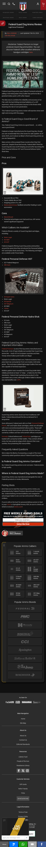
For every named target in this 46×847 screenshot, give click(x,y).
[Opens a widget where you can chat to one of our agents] (15, 829)
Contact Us (23, 740)
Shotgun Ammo (8, 17)
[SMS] (13, 844)
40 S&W (6, 240)
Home (23, 719)
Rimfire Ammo (37, 12)
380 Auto (7, 265)
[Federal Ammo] (25, 608)
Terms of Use (23, 812)
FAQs (23, 793)
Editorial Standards (23, 744)
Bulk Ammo (23, 17)
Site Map (23, 723)
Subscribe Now (23, 524)
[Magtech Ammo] (25, 633)
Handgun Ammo (8, 12)
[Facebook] (41, 844)
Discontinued (8, 217)
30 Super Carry (9, 297)
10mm (6, 308)
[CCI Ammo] (25, 641)
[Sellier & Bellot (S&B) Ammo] (25, 658)
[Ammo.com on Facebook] (19, 771)
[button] (23, 516)
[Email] (32, 844)
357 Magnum (8, 304)
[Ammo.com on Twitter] (23, 771)
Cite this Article (10, 35)
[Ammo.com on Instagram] (27, 771)
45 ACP (6, 242)
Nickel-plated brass (10, 205)
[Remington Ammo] (25, 650)
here (30, 52)
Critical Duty (26, 436)
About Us (23, 736)
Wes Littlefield (12, 33)
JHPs (19, 380)
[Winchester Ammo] (25, 675)
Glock (9, 504)
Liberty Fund (23, 757)
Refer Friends (23, 789)
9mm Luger (8, 237)
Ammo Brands (38, 17)
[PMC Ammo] (25, 616)
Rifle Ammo (23, 12)
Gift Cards (23, 784)
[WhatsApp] (23, 844)
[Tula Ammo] (25, 666)
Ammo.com (18, 507)
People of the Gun (23, 761)
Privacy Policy (23, 816)
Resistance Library (23, 765)
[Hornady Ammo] (25, 625)
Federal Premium (8, 349)
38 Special (7, 301)
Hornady (5, 436)
